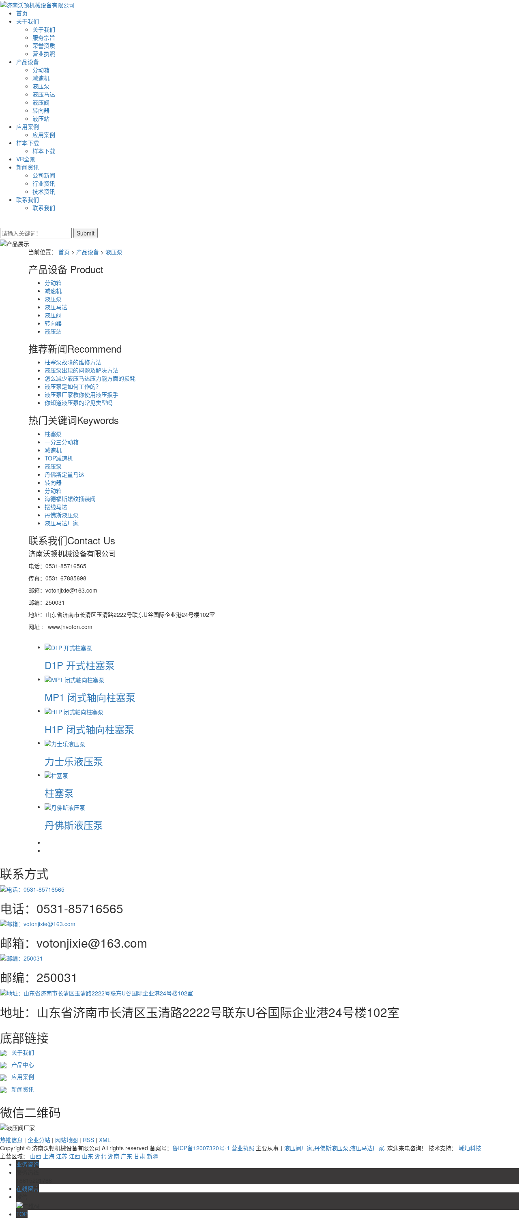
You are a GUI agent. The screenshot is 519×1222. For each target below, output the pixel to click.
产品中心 (20, 1064)
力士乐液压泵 (74, 761)
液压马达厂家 (62, 523)
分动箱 (40, 70)
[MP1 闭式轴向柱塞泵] (74, 679)
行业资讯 (43, 183)
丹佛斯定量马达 (64, 474)
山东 (87, 1156)
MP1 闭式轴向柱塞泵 (90, 697)
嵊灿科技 (470, 1148)
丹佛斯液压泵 (62, 515)
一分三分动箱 (62, 442)
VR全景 (25, 159)
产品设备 (27, 62)
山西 (35, 1156)
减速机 (40, 78)
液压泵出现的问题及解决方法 (81, 370)
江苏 (61, 1156)
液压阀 (40, 102)
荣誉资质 (43, 45)
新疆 (152, 1156)
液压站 (40, 118)
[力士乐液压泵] (65, 742)
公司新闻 (43, 175)
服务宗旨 (43, 37)
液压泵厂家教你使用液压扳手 (81, 394)
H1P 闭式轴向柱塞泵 (89, 729)
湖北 (100, 1156)
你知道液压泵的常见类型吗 (79, 402)
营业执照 (43, 53)
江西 (74, 1156)
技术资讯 (43, 191)
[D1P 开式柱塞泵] (68, 647)
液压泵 (40, 86)
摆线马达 (56, 507)
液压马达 (43, 94)
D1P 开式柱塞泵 (80, 665)
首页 (22, 13)
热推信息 (11, 1140)
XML (105, 1140)
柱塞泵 (53, 434)
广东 (126, 1156)
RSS (88, 1140)
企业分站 (39, 1140)
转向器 (40, 110)
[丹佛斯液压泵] (65, 807)
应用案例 (27, 126)
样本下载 (27, 143)
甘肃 (139, 1156)
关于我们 (27, 21)
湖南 (113, 1156)
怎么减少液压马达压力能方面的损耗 (90, 378)
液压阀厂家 (298, 1148)
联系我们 (27, 199)
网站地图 (66, 1140)
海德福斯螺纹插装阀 (70, 498)
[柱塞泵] (56, 774)
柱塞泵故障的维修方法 (73, 362)
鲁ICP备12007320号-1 (201, 1148)
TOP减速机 (59, 458)
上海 (48, 1156)
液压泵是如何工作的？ (73, 386)
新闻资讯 (27, 167)
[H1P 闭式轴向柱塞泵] (74, 710)
